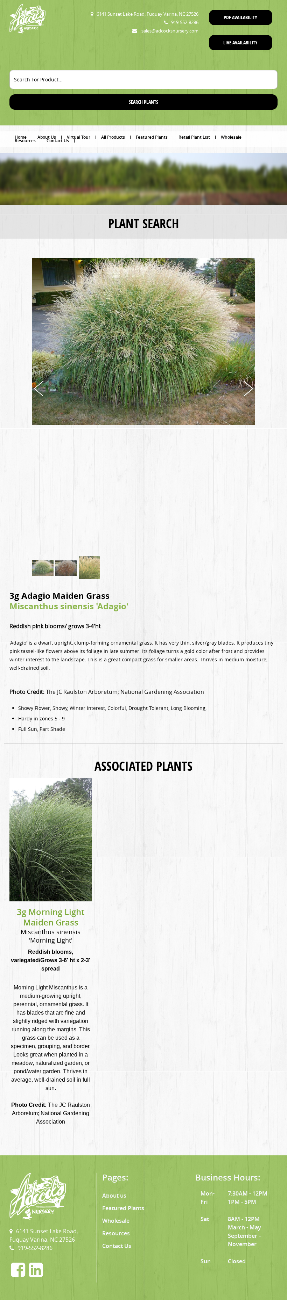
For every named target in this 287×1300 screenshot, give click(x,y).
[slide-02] (66, 568)
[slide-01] (43, 568)
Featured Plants (152, 137)
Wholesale (231, 137)
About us (114, 1195)
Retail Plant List (194, 137)
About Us (46, 137)
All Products (113, 137)
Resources (25, 141)
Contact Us (58, 141)
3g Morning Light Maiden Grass (50, 917)
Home (21, 137)
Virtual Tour (78, 137)
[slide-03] (89, 567)
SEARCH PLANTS (143, 102)
